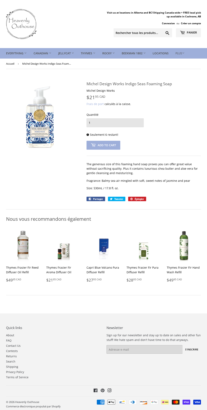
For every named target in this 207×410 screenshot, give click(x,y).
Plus (178, 53)
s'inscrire (191, 349)
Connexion (168, 23)
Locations (161, 53)
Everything (15, 53)
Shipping (12, 367)
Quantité (92, 115)
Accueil (10, 63)
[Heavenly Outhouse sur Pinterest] (102, 391)
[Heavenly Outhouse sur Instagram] (110, 391)
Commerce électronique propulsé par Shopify (33, 406)
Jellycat (65, 53)
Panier (191, 32)
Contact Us (13, 346)
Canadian (41, 53)
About (10, 335)
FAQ (9, 340)
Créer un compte (191, 23)
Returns (11, 356)
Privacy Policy (15, 372)
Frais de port (95, 104)
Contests (12, 351)
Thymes (87, 53)
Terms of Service (17, 377)
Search (10, 361)
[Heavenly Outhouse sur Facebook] (95, 391)
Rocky (107, 53)
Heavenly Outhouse (27, 402)
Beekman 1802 (132, 53)
